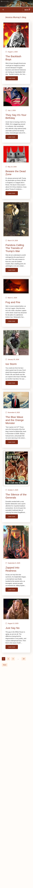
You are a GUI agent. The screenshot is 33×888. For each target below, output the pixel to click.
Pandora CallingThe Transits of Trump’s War (15, 248)
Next (4, 665)
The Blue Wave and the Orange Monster (15, 420)
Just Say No (13, 628)
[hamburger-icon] (3, 10)
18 (23, 659)
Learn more (11, 78)
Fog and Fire (13, 302)
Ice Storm (11, 364)
